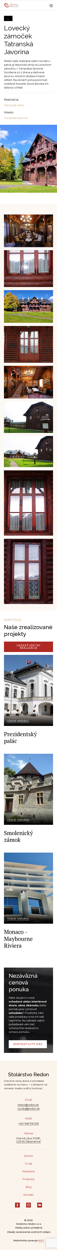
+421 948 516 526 (28, 1123)
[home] (11, 5)
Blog (28, 1187)
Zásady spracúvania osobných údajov (29, 1232)
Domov (28, 1155)
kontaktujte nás (27, 1044)
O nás (28, 1163)
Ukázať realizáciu (18, 720)
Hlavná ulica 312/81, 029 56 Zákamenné (28, 1140)
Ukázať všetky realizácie (28, 646)
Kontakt (28, 1194)
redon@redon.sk (28, 1104)
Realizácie (28, 1171)
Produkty (28, 1179)
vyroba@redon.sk (28, 1108)
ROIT (41, 1240)
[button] (51, 5)
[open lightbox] (28, 164)
